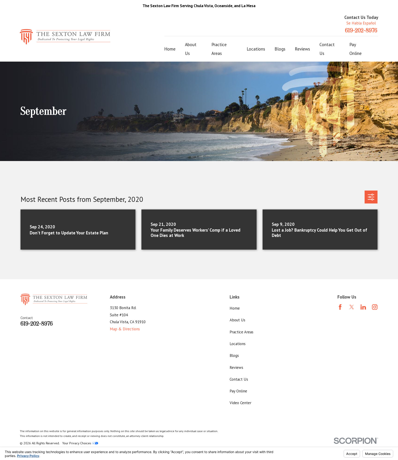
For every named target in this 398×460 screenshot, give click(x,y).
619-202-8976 (361, 31)
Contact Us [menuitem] (327, 49)
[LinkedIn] (363, 307)
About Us (237, 320)
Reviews (236, 367)
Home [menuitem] (170, 49)
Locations (238, 343)
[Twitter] (351, 307)
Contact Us (239, 379)
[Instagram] (375, 307)
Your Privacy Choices (77, 443)
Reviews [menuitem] (302, 49)
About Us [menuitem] (190, 49)
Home (235, 308)
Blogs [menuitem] (280, 49)
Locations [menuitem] (256, 49)
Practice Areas (241, 332)
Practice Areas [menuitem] (219, 49)
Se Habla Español (361, 23)
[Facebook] (340, 307)
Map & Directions (125, 329)
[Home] (65, 36)
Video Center (240, 402)
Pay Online (238, 391)
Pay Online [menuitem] (355, 49)
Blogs (234, 355)
